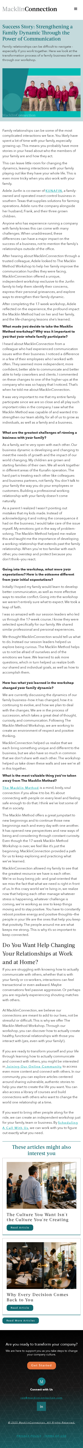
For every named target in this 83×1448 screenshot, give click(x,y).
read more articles (20, 1320)
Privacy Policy (29, 1435)
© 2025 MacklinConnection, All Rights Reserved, (41, 1422)
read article (20, 1227)
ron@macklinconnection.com (42, 1397)
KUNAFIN (54, 191)
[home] (29, 9)
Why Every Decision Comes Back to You (37, 1297)
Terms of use (55, 1435)
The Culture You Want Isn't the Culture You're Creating (38, 1217)
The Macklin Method (20, 788)
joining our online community (33, 1067)
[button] (76, 9)
